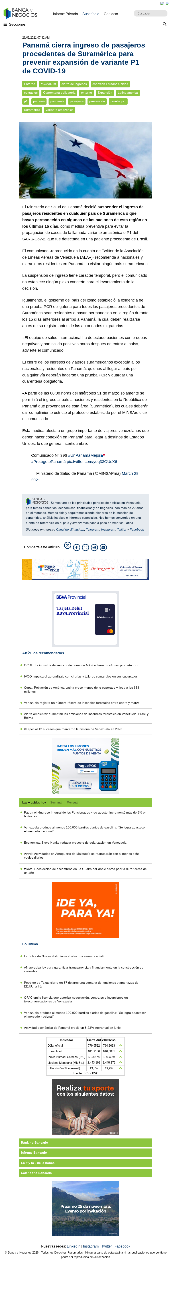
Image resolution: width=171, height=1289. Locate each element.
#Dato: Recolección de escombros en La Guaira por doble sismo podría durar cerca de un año (85, 870)
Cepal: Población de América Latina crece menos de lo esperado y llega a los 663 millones (81, 689)
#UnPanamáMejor (84, 455)
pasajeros (77, 101)
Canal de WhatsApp (70, 529)
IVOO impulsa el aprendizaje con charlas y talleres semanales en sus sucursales (81, 676)
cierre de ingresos (74, 84)
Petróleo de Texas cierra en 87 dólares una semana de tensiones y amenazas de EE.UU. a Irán (81, 984)
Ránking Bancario (34, 1142)
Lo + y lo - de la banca (38, 1163)
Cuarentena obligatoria (59, 92)
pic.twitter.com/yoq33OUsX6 (92, 461)
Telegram (92, 529)
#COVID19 (48, 84)
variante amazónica (59, 110)
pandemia (57, 101)
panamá (39, 101)
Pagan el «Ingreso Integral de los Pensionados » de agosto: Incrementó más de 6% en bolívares (85, 814)
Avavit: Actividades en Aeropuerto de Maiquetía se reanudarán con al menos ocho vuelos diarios (82, 855)
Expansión (105, 92)
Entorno (29, 84)
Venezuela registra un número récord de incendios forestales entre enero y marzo (82, 702)
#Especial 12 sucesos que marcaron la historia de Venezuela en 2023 (73, 729)
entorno (86, 92)
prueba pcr (118, 101)
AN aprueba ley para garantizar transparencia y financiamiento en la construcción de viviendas (83, 969)
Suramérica (32, 110)
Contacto (111, 14)
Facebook (137, 529)
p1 (26, 101)
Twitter (121, 529)
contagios (31, 92)
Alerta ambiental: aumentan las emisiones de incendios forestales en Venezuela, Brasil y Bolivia (86, 715)
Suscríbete (90, 14)
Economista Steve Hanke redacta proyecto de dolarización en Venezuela (75, 842)
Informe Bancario (34, 1152)
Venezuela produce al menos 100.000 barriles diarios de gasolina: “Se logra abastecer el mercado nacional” (85, 829)
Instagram (108, 529)
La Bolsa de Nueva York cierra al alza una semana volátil (64, 956)
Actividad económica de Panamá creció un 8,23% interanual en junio (72, 1027)
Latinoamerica (128, 92)
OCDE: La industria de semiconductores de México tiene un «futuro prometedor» (81, 665)
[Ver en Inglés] (162, 3)
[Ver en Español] (167, 3)
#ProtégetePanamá (48, 461)
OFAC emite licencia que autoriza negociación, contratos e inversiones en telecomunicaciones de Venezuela (76, 999)
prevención (97, 101)
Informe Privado (65, 14)
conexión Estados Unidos (110, 84)
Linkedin (74, 1246)
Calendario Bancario (36, 1173)
